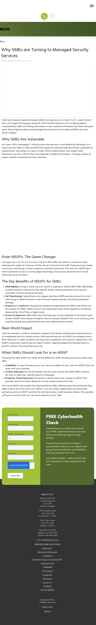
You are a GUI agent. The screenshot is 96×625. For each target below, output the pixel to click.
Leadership (47, 575)
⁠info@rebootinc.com (50, 540)
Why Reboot (47, 571)
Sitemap (47, 611)
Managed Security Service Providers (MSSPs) (24, 262)
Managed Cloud (47, 563)
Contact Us (47, 582)
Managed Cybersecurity (47, 552)
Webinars (47, 586)
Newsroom (47, 578)
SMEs (14, 144)
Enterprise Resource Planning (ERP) (47, 559)
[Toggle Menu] (92, 6)
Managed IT (47, 548)
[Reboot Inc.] (9, 5)
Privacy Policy (47, 607)
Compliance (47, 556)
